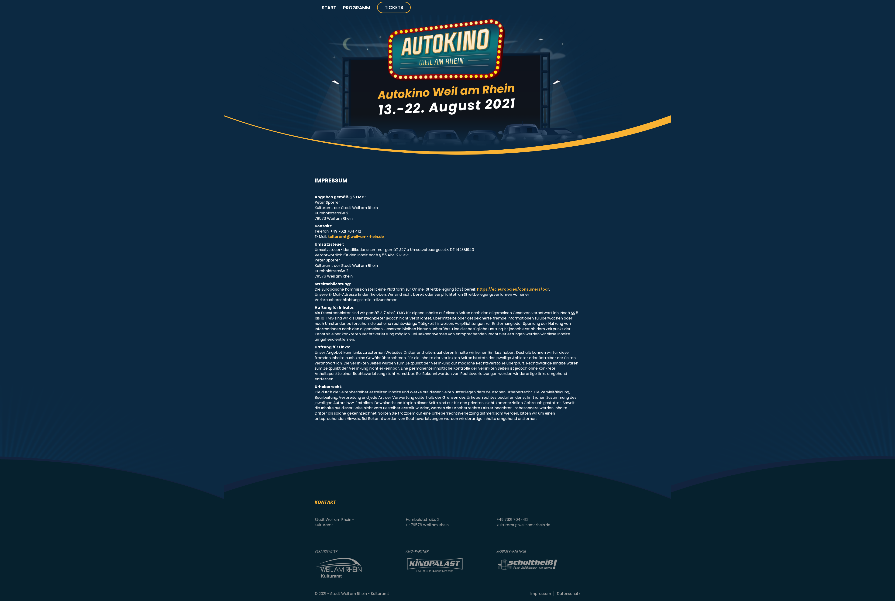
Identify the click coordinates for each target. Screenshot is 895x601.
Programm (356, 7)
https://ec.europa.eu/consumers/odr (513, 289)
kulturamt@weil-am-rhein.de (356, 236)
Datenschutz (568, 593)
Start (329, 7)
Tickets (394, 7)
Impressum (540, 593)
